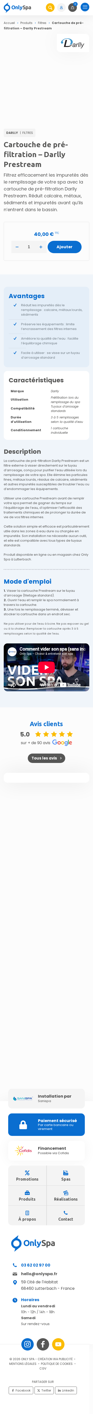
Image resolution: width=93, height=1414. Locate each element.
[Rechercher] (50, 7)
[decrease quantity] (17, 247)
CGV (42, 1368)
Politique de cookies (57, 1364)
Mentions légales (22, 1364)
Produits (26, 23)
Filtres (42, 23)
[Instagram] (27, 1344)
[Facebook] (43, 1344)
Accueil (9, 23)
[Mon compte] (62, 7)
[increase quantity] (41, 247)
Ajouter (64, 247)
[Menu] (85, 8)
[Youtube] (58, 1344)
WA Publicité (63, 1359)
